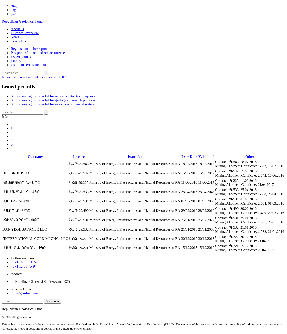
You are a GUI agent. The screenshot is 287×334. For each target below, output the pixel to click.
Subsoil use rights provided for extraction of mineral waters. (53, 104)
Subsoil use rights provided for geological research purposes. (53, 100)
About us (17, 29)
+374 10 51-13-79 (24, 262)
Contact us (18, 41)
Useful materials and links (29, 65)
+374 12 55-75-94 (24, 266)
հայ (14, 6)
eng (13, 10)
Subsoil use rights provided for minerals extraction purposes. (53, 96)
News (15, 37)
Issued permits (21, 57)
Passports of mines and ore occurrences (38, 53)
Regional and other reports (29, 49)
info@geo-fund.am (24, 293)
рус (13, 14)
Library (16, 61)
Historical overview (25, 33)
